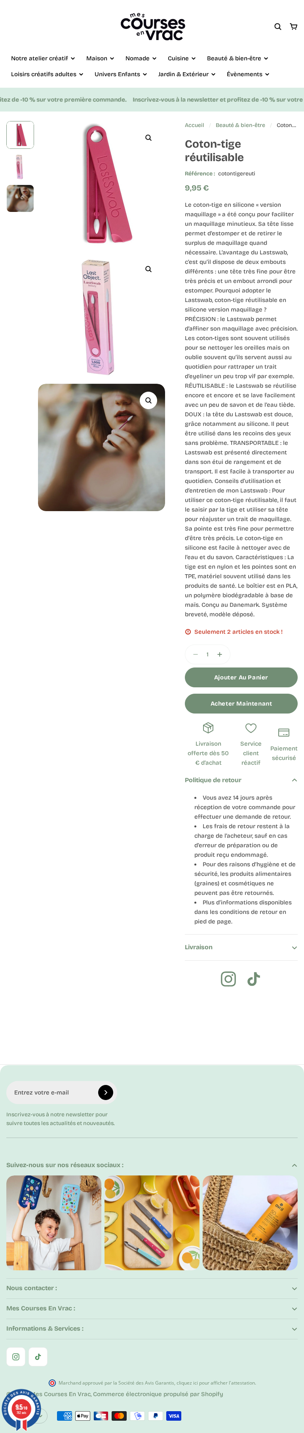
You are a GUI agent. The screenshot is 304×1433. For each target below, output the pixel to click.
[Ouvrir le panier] (294, 27)
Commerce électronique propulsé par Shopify (158, 1394)
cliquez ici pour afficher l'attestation (216, 1382)
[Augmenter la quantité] (222, 654)
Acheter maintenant (241, 703)
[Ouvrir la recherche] (278, 27)
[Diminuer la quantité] (193, 654)
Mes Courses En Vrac (60, 1394)
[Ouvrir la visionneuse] (148, 137)
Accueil (194, 125)
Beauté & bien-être (240, 125)
